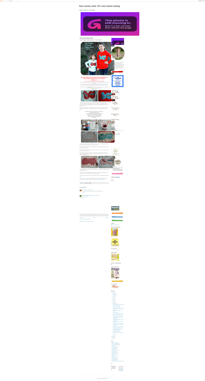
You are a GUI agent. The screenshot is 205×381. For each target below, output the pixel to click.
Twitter (98, 179)
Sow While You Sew (115, 312)
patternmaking (114, 352)
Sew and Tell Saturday (115, 344)
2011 (113, 337)
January (114, 334)
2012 (113, 336)
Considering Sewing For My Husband (118, 326)
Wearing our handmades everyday (118, 327)
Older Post (107, 217)
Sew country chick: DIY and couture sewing (99, 6)
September (114, 294)
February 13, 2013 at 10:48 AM (94, 195)
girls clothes (113, 351)
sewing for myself (114, 355)
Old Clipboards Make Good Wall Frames (118, 304)
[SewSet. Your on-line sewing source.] (115, 224)
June (113, 298)
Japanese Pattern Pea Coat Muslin (118, 323)
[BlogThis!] (87, 183)
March (114, 302)
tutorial (113, 356)
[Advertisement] (117, 197)
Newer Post (81, 217)
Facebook (94, 179)
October (114, 293)
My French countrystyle (115, 343)
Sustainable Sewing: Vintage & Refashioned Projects (117, 329)
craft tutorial (113, 349)
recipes (113, 354)
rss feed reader (86, 179)
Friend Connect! (102, 179)
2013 (113, 292)
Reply (83, 192)
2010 (113, 338)
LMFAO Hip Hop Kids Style (116, 305)
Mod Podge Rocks (103, 84)
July (113, 297)
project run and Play (115, 353)
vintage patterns (114, 357)
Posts (113, 124)
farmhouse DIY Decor (115, 350)
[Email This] (86, 183)
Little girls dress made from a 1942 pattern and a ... (118, 317)
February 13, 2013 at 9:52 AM (88, 189)
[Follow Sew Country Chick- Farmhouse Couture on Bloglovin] (115, 177)
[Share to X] (88, 183)
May (113, 299)
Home (94, 217)
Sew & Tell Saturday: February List (118, 313)
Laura (83, 189)
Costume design (114, 342)
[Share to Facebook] (89, 183)
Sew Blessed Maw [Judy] (86, 195)
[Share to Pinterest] (90, 183)
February (114, 303)
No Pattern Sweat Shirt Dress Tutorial (118, 314)
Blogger (106, 378)
